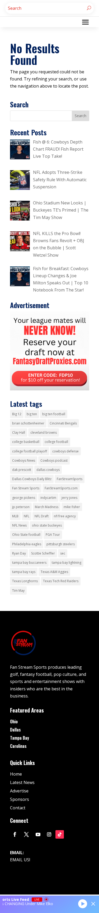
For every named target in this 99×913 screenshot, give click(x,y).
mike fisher (72, 507)
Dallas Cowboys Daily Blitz (31, 479)
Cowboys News (23, 460)
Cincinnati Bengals (63, 423)
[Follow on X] (26, 834)
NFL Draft (42, 516)
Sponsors (19, 799)
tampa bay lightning (66, 562)
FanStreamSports (69, 479)
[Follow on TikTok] (59, 834)
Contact (17, 808)
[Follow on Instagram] (49, 834)
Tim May (18, 590)
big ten (32, 414)
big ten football (53, 414)
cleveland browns (43, 432)
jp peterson (21, 507)
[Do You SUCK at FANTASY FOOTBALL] (49, 389)
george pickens (23, 497)
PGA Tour (53, 534)
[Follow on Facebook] (15, 834)
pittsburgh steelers (60, 544)
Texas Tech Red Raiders (60, 581)
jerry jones (69, 497)
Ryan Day (19, 553)
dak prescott (21, 469)
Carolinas (18, 746)
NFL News (19, 525)
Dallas (15, 729)
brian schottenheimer (28, 423)
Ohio (14, 721)
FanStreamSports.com (61, 488)
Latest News (22, 782)
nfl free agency (65, 516)
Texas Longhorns (25, 581)
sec (62, 553)
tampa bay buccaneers (29, 562)
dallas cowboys (48, 469)
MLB (15, 516)
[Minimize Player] (93, 904)
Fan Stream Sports (25, 488)
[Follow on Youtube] (38, 834)
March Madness (46, 507)
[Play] (82, 903)
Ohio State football (26, 534)
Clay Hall (18, 432)
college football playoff (29, 451)
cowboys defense (65, 451)
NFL (26, 516)
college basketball (25, 441)
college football (56, 441)
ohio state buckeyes (47, 525)
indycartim (48, 497)
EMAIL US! (20, 860)
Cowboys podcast (54, 460)
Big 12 (16, 414)
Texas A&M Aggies (54, 572)
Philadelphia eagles (26, 544)
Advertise (19, 791)
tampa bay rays (23, 572)
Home (16, 774)
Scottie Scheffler (43, 553)
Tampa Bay (19, 738)
